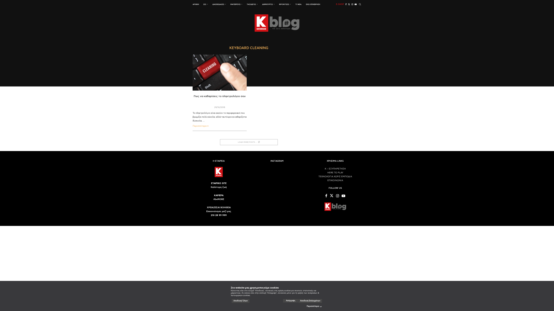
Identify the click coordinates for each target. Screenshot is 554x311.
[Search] (360, 4)
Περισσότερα (313, 306)
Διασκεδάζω (218, 4)
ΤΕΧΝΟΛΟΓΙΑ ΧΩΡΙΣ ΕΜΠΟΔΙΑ (335, 177)
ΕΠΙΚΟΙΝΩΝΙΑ (335, 180)
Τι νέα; (298, 4)
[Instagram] (352, 4)
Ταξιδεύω (251, 4)
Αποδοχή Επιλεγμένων (310, 301)
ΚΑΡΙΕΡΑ (218, 195)
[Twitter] (349, 4)
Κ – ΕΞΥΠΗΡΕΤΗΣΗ (335, 169)
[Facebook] (346, 4)
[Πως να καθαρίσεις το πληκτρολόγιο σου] (220, 73)
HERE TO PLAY (335, 173)
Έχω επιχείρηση (313, 4)
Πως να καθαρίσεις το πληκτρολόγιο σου (220, 96)
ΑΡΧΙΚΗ (196, 4)
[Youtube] (356, 4)
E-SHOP (340, 4)
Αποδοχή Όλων (240, 301)
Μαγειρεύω (235, 4)
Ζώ (204, 4)
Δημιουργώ (267, 4)
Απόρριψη (290, 301)
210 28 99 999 (219, 215)
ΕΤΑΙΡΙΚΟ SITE (219, 183)
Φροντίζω (284, 4)
